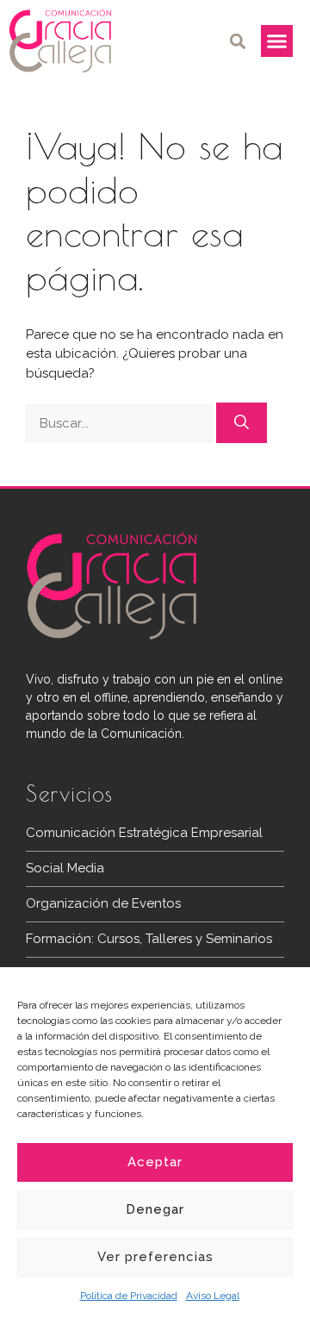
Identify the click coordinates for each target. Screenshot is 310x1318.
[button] (238, 41)
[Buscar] (241, 423)
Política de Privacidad (128, 1296)
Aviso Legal (212, 1296)
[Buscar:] (121, 423)
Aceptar (155, 1162)
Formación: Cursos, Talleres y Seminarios (149, 938)
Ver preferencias (155, 1257)
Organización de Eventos (103, 903)
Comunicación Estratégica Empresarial (144, 832)
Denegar (155, 1209)
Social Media (65, 868)
